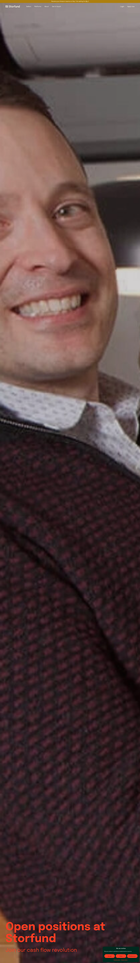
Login (122, 6)
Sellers (28, 6)
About (46, 6)
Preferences (132, 956)
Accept (109, 956)
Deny (121, 956)
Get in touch (56, 6)
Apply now (130, 6)
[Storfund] (13, 6)
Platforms (37, 6)
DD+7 (87, 1)
